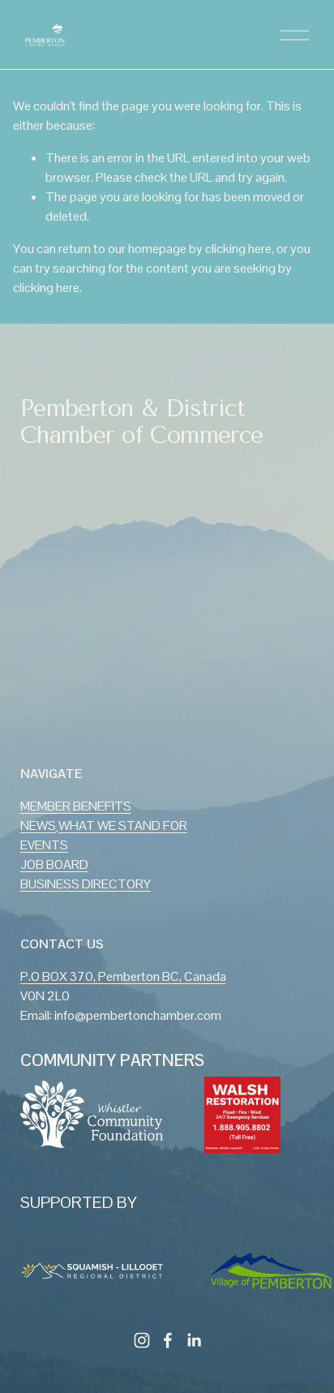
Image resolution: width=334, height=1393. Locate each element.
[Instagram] (142, 1340)
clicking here (238, 248)
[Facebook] (168, 1340)
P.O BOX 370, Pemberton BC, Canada (123, 976)
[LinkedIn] (194, 1340)
